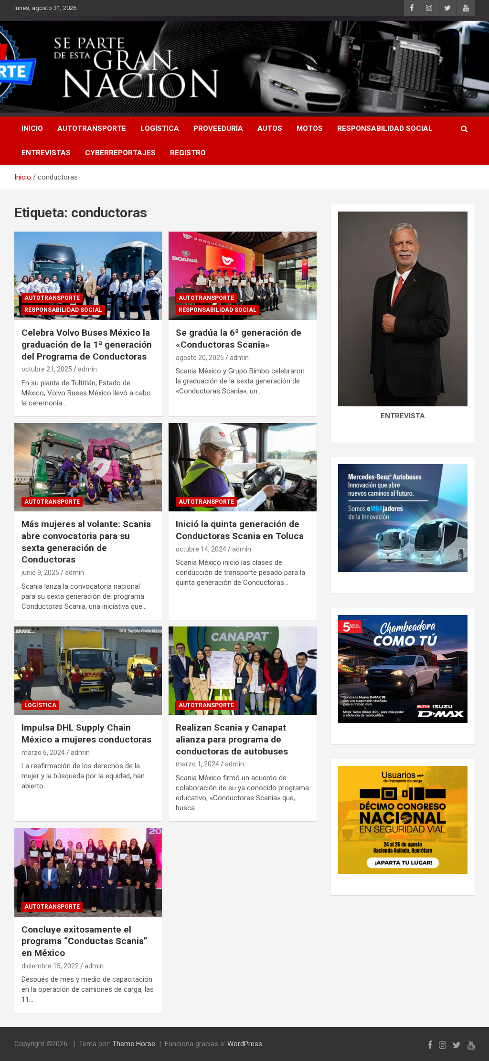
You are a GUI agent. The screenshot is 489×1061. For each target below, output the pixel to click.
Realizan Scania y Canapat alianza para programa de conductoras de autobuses (232, 739)
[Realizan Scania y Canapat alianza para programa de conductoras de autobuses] (242, 670)
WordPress (244, 1044)
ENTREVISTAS (46, 153)
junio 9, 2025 (40, 572)
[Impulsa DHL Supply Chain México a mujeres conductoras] (88, 670)
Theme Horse (133, 1044)
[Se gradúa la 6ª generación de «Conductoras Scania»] (242, 275)
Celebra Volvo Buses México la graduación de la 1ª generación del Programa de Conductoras (86, 344)
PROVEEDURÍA (218, 128)
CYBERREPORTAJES (120, 153)
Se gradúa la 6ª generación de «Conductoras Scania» (238, 338)
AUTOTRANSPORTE (91, 128)
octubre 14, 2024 (201, 549)
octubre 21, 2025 (46, 369)
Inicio (32, 128)
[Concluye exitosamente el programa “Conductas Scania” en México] (88, 872)
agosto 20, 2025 (200, 357)
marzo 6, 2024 (43, 752)
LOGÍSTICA (159, 128)
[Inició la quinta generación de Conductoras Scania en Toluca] (242, 467)
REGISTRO (188, 153)
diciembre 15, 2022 (50, 966)
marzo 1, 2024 (197, 764)
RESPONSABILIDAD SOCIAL (385, 128)
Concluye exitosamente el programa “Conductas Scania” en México (84, 941)
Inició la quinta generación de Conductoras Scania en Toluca (240, 530)
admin (87, 369)
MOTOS (310, 128)
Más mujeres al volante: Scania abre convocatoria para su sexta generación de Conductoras (86, 542)
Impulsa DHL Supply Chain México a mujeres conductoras (86, 733)
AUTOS (269, 128)
